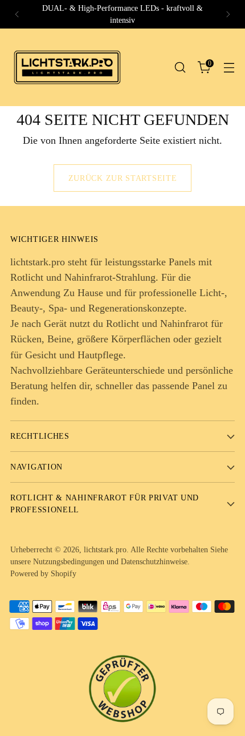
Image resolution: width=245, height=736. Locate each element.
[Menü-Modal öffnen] (228, 67)
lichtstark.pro (105, 549)
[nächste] (227, 14)
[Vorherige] (17, 14)
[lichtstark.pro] (67, 67)
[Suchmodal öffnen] (179, 67)
